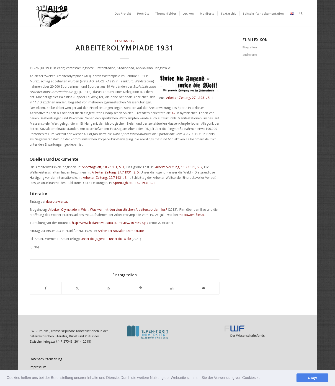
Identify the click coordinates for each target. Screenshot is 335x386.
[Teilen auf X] (77, 288)
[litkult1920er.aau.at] (50, 13)
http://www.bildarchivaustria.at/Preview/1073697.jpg (110, 223)
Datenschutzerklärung (46, 359)
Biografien (249, 47)
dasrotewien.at (57, 201)
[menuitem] (123, 13)
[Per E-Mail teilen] (203, 288)
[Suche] (300, 13)
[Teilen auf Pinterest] (140, 288)
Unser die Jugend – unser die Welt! (106, 238)
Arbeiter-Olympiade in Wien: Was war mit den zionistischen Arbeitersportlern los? (107, 209)
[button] (263, 378)
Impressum (38, 367)
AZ (174, 113)
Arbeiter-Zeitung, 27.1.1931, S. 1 (189, 97)
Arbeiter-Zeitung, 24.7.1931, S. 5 (115, 172)
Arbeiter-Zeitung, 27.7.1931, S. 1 (106, 177)
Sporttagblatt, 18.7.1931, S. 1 (103, 167)
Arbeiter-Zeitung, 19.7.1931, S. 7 (178, 167)
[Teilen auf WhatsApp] (109, 288)
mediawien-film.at (192, 215)
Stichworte (124, 41)
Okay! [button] (312, 378)
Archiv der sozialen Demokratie (121, 230)
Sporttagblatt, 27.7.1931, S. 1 (134, 183)
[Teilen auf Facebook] (46, 288)
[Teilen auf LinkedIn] (172, 288)
